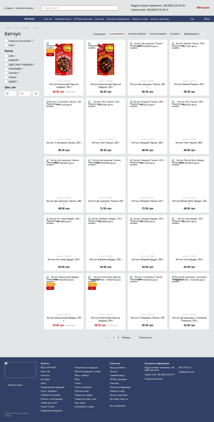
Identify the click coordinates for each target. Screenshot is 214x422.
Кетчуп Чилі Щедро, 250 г (189, 259)
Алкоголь (45, 375)
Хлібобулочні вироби (50, 395)
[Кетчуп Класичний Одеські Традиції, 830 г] (105, 293)
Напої (43, 383)
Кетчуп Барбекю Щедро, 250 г (106, 259)
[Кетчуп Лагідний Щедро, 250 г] (147, 234)
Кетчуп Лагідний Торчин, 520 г (148, 201)
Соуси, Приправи (49, 391)
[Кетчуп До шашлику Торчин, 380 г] (63, 176)
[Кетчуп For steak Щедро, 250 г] (63, 234)
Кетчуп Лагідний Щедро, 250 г (147, 259)
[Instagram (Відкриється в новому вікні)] (6, 19)
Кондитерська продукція (86, 367)
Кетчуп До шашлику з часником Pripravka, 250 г (189, 319)
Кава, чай (45, 371)
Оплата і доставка (159, 19)
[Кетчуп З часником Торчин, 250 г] (63, 117)
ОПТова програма (83, 19)
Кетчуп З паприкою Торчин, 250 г (147, 319)
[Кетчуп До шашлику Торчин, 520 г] (105, 176)
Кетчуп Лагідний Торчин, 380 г (148, 142)
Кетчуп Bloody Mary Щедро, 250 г (189, 202)
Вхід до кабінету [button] (118, 367)
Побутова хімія (82, 391)
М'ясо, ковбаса (82, 375)
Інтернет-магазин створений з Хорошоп (17, 414)
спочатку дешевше (137, 34)
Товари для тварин (83, 395)
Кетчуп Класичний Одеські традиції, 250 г (63, 85)
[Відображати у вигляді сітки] (203, 34)
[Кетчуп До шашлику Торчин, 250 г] (147, 59)
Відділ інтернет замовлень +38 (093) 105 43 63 (158, 5)
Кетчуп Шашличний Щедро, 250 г (64, 319)
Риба (77, 379)
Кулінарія (45, 379)
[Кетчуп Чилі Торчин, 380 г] (189, 117)
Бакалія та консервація (52, 399)
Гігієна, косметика (83, 387)
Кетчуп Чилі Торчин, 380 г (189, 142)
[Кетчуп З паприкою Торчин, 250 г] (147, 293)
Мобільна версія (15, 385)
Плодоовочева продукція (52, 387)
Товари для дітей (49, 403)
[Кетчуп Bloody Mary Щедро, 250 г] (189, 176)
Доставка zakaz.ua (119, 399)
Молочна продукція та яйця (88, 371)
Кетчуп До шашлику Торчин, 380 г (64, 202)
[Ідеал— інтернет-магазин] (20, 370)
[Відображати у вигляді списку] (207, 34)
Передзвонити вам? (154, 379)
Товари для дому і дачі (86, 399)
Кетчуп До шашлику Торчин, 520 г (105, 202)
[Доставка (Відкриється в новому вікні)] (13, 19)
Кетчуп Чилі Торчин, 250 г (105, 142)
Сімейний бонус (63, 19)
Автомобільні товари (84, 406)
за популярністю (117, 34)
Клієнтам (99, 19)
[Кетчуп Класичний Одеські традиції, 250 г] (63, 59)
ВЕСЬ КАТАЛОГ (48, 367)
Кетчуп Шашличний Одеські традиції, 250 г (106, 85)
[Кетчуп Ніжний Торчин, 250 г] (189, 59)
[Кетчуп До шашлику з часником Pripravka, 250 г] (189, 293)
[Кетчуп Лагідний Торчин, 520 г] (147, 176)
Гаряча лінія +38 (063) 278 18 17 (149, 9)
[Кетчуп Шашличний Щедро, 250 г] (63, 293)
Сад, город (80, 403)
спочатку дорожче (158, 34)
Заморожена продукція (51, 410)
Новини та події (140, 19)
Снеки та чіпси (48, 406)
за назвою (174, 34)
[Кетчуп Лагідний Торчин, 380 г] (147, 117)
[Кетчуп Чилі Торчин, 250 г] (105, 117)
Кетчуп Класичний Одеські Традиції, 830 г (105, 319)
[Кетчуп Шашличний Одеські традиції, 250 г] (105, 59)
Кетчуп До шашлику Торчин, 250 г (147, 85)
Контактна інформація (118, 19)
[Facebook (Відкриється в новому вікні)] (9, 19)
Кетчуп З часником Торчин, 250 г (63, 142)
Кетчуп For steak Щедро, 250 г (64, 259)
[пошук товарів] (116, 7)
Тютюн (78, 383)
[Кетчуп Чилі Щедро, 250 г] (189, 234)
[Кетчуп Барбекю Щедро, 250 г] (105, 234)
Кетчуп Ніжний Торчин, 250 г (189, 84)
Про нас (48, 19)
